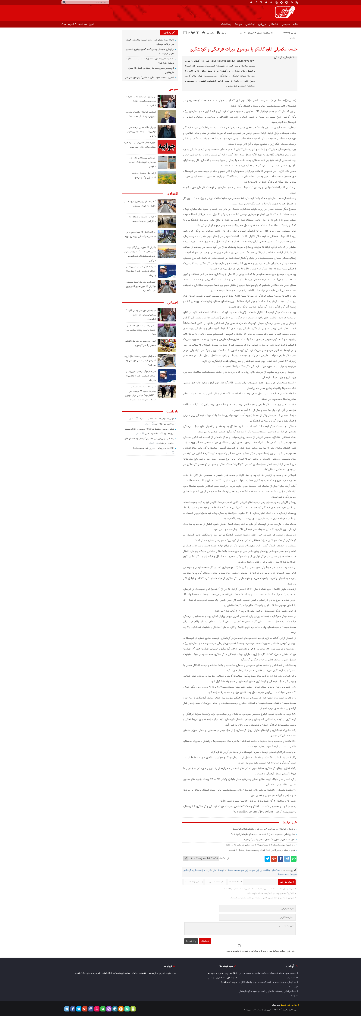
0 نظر (223, 33)
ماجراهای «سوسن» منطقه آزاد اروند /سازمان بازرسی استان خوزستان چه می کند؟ (260, 845)
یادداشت (226, 24)
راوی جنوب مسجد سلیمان (237, 870)
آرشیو (290, 966)
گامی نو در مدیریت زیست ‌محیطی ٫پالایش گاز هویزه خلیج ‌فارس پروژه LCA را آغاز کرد (141, 286)
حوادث (238, 24)
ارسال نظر (205, 941)
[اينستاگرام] (261, 2)
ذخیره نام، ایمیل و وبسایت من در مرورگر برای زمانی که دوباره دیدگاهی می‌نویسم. (261, 951)
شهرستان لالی (218, 870)
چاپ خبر (210, 33)
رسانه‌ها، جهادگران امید (164, 424)
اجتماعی (250, 24)
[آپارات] (271, 2)
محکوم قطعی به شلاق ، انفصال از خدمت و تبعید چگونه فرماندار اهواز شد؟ (263, 834)
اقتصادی (273, 24)
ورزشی (262, 24)
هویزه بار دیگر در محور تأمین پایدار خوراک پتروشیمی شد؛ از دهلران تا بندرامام (262, 850)
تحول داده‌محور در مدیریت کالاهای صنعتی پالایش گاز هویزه (269, 839)
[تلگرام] (251, 2)
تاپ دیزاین (275, 1005)
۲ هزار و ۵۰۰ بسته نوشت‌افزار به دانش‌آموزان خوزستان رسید (149, 77)
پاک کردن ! (191, 941)
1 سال (132, 418)
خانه (295, 24)
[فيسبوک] (256, 2)
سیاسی (285, 24)
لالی (209, 870)
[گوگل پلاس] (274, 859)
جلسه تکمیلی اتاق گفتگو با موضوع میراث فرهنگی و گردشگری (243, 49)
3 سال (139, 433)
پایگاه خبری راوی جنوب (260, 870)
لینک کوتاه (224, 858)
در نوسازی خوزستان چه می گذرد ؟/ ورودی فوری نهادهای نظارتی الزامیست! (263, 829)
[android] (133, 1008)
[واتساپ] (294, 859)
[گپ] (276, 2)
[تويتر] (266, 2)
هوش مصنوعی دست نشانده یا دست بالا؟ (156, 418)
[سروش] (281, 2)
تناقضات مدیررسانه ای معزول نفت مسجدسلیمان (153, 448)
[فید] (296, 2)
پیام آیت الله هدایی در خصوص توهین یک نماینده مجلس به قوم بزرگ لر (141, 131)
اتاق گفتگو (276, 870)
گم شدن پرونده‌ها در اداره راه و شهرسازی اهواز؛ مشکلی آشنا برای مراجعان (141, 162)
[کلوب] (102, 1008)
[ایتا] (286, 2)
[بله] (291, 2)
